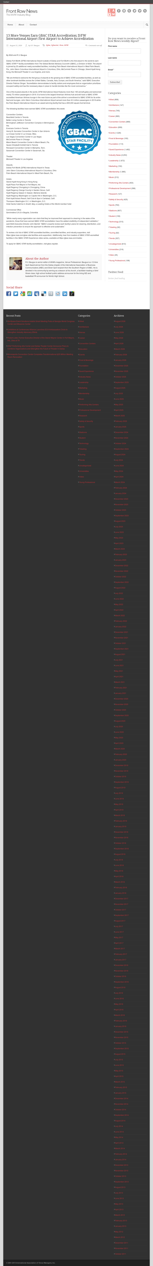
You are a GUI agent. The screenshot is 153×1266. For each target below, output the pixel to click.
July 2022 (119, 593)
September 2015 (122, 1048)
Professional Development (120, 188)
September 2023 (122, 515)
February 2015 (121, 1087)
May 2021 (119, 671)
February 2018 (121, 887)
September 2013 (122, 1181)
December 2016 (121, 965)
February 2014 (121, 1154)
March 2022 (120, 615)
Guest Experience (116, 149)
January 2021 (120, 693)
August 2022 (120, 587)
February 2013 (121, 1220)
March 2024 (120, 482)
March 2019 (120, 815)
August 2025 (120, 387)
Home (10, 24)
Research (113, 193)
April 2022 (119, 610)
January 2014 (120, 1159)
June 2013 (119, 1198)
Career (112, 116)
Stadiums (113, 210)
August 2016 (120, 987)
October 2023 (120, 510)
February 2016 (121, 1020)
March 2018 (120, 882)
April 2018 (119, 876)
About (21, 24)
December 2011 (121, 1242)
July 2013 (119, 1192)
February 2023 (121, 554)
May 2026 (119, 338)
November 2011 (121, 1248)
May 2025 (119, 404)
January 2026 (120, 360)
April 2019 (119, 809)
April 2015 (119, 1076)
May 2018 (119, 870)
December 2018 (121, 832)
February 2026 (121, 354)
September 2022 (122, 582)
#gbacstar (55, 45)
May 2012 (119, 1231)
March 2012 (120, 1237)
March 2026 (120, 349)
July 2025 (119, 393)
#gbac (48, 45)
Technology (114, 221)
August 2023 (120, 521)
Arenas (112, 110)
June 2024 (119, 465)
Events (112, 132)
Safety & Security (116, 199)
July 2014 (119, 1126)
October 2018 (120, 843)
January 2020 (120, 759)
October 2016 (120, 976)
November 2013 (121, 1170)
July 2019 (119, 793)
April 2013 (119, 1209)
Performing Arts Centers (119, 182)
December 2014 (121, 1098)
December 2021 (121, 632)
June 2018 (119, 865)
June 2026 (119, 332)
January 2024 (120, 493)
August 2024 (120, 454)
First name (112, 46)
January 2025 (120, 426)
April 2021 (119, 676)
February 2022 (121, 621)
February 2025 (121, 421)
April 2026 (119, 343)
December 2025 (121, 365)
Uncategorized (115, 243)
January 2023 (120, 560)
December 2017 (121, 898)
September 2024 (122, 449)
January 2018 (120, 893)
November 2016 (121, 970)
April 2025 (119, 410)
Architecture (114, 105)
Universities (114, 249)
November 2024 (121, 437)
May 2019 (119, 804)
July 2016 (119, 993)
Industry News (115, 155)
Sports (111, 205)
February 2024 (121, 487)
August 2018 (120, 854)
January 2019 (120, 826)
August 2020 (120, 721)
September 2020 (122, 715)
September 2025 (122, 382)
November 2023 (121, 504)
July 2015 (119, 1059)
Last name (112, 57)
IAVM (66, 45)
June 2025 (119, 399)
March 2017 (120, 948)
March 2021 (120, 682)
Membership (114, 171)
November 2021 (121, 637)
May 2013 (119, 1204)
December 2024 (121, 432)
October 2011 (120, 1253)
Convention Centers (117, 121)
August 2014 (120, 1120)
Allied (111, 99)
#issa (61, 45)
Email (111, 69)
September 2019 (122, 782)
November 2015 (121, 1037)
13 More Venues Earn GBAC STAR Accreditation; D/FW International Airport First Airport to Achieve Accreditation (50, 37)
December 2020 (121, 698)
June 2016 (119, 998)
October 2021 (120, 643)
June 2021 (119, 665)
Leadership (113, 160)
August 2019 (120, 787)
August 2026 (120, 321)
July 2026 (119, 326)
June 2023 (119, 532)
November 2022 (121, 571)
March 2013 (120, 1215)
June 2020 (119, 732)
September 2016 (122, 981)
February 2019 (121, 820)
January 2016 (120, 1026)
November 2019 (121, 771)
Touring (112, 232)
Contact (6, 2)
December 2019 (121, 765)
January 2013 (120, 1226)
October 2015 (120, 1043)
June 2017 (119, 932)
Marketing (113, 166)
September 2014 (122, 1115)
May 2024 (119, 471)
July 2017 (119, 926)
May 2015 (119, 1070)
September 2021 (122, 648)
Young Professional (117, 260)
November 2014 (121, 1104)
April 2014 (119, 1142)
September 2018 (122, 848)
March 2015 (120, 1081)
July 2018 (119, 859)
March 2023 (120, 548)
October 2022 (120, 576)
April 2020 (119, 743)
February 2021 (121, 687)
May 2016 (119, 1004)
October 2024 (120, 443)
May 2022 (119, 604)
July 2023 (119, 526)
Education (113, 127)
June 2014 (119, 1131)
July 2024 (119, 460)
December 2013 (121, 1165)
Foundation (113, 144)
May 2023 (119, 537)
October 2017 (120, 909)
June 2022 (119, 598)
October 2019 (120, 776)
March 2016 (120, 1015)
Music (111, 177)
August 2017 (120, 920)
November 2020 (121, 704)
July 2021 (119, 660)
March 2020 (120, 748)
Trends (112, 238)
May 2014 (119, 1137)
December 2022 (121, 565)
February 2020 (121, 754)
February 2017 (121, 954)
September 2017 (122, 915)
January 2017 (120, 959)
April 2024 (119, 476)
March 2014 (120, 1148)
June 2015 (119, 1065)
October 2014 (120, 1109)
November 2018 (121, 837)
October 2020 (120, 709)
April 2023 (119, 543)
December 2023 (121, 499)
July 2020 (119, 726)
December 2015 (121, 1031)
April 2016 (119, 1009)
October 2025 (120, 376)
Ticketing (113, 227)
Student (112, 216)
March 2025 (120, 415)
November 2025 (121, 371)
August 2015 (120, 1054)
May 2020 (119, 737)
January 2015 (120, 1093)
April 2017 (119, 943)
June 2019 (119, 798)
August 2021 (120, 654)
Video (111, 255)
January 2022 (120, 626)
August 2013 (120, 1187)
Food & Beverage (116, 138)
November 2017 (121, 904)
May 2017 (119, 937)
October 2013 (120, 1176)
